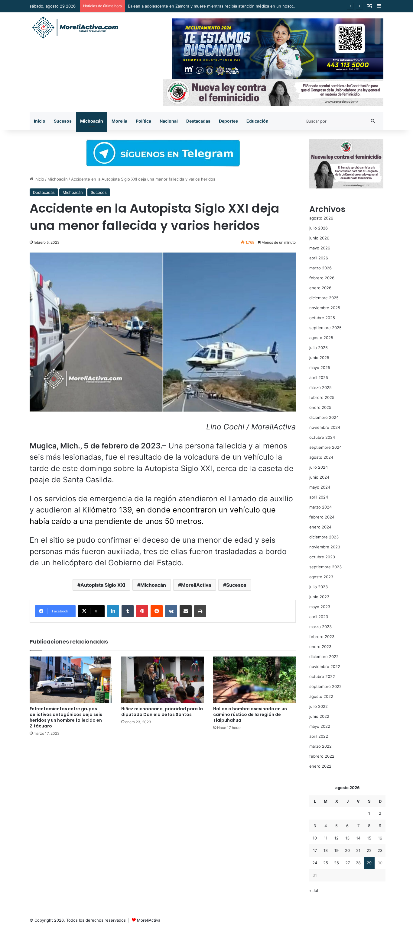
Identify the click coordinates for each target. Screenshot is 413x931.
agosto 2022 (321, 696)
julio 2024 (318, 467)
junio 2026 (319, 238)
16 (380, 838)
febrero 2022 (321, 756)
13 (347, 838)
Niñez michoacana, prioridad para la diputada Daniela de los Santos (162, 712)
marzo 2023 (320, 626)
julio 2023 (318, 586)
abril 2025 (318, 377)
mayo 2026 (319, 248)
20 (347, 850)
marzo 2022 (320, 746)
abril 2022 (318, 736)
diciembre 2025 (324, 297)
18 (326, 850)
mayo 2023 (319, 606)
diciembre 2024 (324, 417)
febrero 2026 (321, 277)
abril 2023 (318, 616)
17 (315, 850)
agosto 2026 (321, 218)
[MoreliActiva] (75, 28)
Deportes (228, 121)
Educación (257, 121)
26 (336, 862)
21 (358, 850)
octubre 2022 (322, 676)
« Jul (313, 890)
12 (336, 838)
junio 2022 (319, 716)
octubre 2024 (322, 437)
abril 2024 (318, 497)
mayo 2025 (319, 367)
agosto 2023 (321, 576)
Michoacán (91, 121)
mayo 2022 (319, 726)
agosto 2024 (321, 457)
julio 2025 (318, 347)
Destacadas (198, 121)
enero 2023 (320, 646)
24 (314, 862)
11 (325, 838)
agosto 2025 (321, 337)
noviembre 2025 (324, 307)
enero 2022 (320, 766)
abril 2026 (318, 257)
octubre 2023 (322, 556)
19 (336, 850)
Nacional (169, 121)
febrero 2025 (321, 397)
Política (143, 121)
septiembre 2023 (325, 566)
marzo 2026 (320, 267)
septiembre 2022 (325, 686)
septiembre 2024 (325, 447)
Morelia (119, 121)
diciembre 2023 (324, 537)
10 (315, 838)
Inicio (39, 121)
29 (369, 862)
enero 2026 (320, 287)
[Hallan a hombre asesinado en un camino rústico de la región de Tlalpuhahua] (254, 680)
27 (347, 862)
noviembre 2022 (324, 666)
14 (358, 838)
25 (325, 862)
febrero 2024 (321, 517)
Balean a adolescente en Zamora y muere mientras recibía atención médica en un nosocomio (215, 6)
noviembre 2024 (324, 427)
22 (369, 850)
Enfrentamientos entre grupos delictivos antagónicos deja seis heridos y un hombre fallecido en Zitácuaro (66, 717)
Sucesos (63, 121)
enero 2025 (320, 407)
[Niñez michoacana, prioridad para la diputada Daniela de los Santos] (162, 680)
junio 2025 (319, 357)
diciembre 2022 (324, 656)
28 (358, 862)
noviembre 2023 (324, 546)
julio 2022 (318, 706)
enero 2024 (320, 527)
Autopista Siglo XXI (102, 585)
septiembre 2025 (325, 327)
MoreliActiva (196, 585)
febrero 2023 (321, 636)
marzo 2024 (320, 507)
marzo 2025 (320, 387)
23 (380, 850)
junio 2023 (319, 596)
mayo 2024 (319, 487)
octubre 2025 (322, 317)
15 (369, 838)
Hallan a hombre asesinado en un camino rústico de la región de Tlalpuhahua (250, 714)
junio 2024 (319, 477)
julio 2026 (318, 228)
